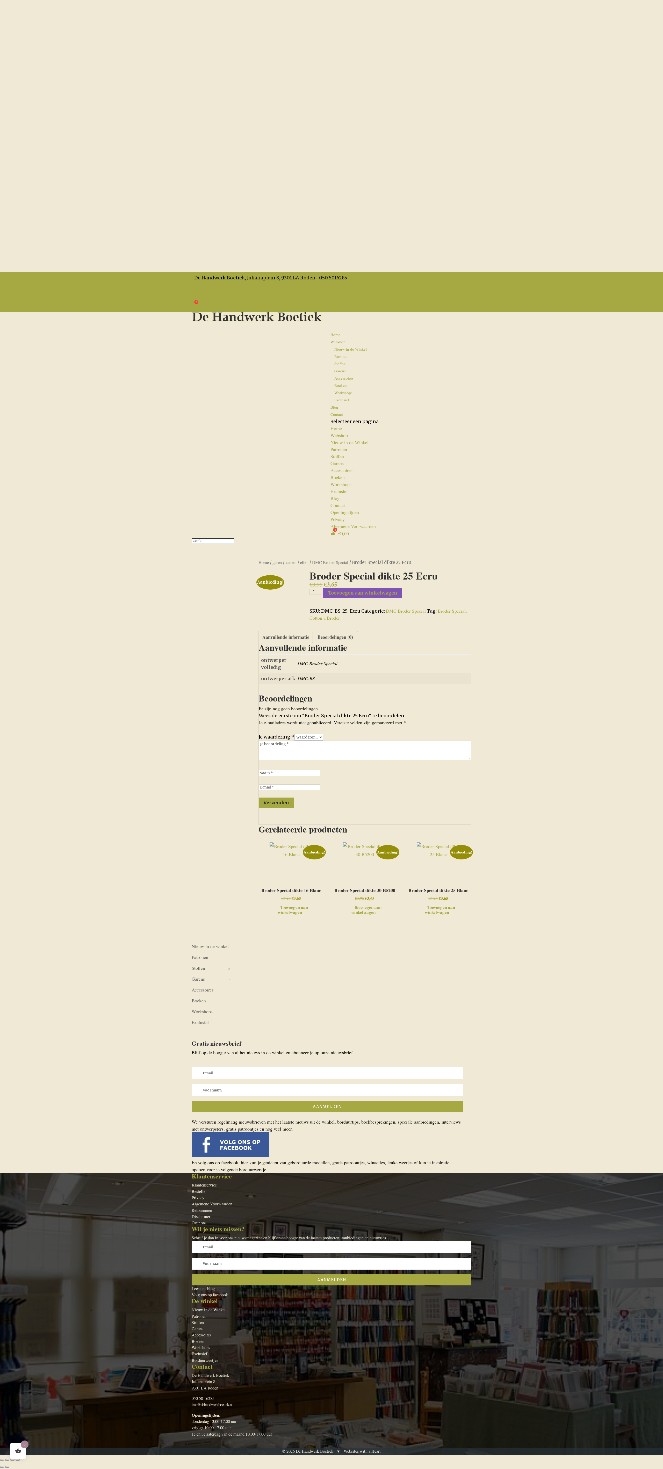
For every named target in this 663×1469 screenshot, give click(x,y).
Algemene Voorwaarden (214, 298)
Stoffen (340, 363)
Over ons (199, 1223)
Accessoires (344, 378)
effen (304, 562)
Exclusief (341, 399)
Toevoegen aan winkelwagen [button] (293, 909)
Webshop (339, 435)
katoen (291, 562)
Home (335, 334)
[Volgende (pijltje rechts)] (7, 1467)
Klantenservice (204, 1185)
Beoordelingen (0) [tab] (335, 637)
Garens (340, 370)
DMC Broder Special (330, 562)
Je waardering (276, 737)
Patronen (341, 356)
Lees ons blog (203, 1288)
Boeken (340, 385)
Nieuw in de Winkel (350, 349)
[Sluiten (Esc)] (18, 1460)
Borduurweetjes (205, 1360)
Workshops (343, 392)
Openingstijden (206, 284)
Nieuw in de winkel (210, 946)
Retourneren (202, 1210)
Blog (335, 498)
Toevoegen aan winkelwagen (362, 593)
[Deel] (12, 1460)
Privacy (199, 291)
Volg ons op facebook (210, 1295)
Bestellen (199, 1191)
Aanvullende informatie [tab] (285, 637)
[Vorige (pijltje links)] (2, 1467)
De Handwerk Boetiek (314, 1451)
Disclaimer (201, 1216)
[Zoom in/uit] (2, 1460)
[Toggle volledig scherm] (7, 1460)
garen (277, 562)
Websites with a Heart (362, 1451)
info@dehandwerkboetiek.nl (212, 1404)
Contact (336, 414)
